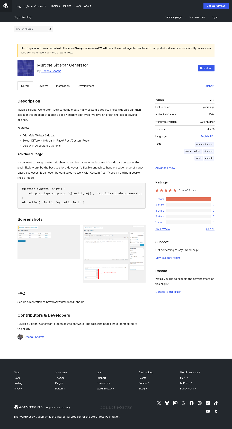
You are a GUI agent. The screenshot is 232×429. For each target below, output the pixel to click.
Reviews (43, 86)
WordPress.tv (106, 388)
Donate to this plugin (168, 291)
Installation (63, 86)
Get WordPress (216, 5)
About (17, 372)
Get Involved (146, 372)
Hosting (18, 383)
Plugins (59, 383)
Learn (100, 372)
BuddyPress (188, 388)
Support (210, 86)
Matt (184, 377)
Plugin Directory (23, 17)
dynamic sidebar (193, 151)
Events (142, 377)
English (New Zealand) (58, 407)
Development (86, 86)
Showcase (61, 372)
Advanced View (165, 168)
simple (198, 158)
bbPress (186, 383)
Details (25, 86)
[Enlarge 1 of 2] (75, 230)
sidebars (208, 151)
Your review (162, 229)
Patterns (60, 388)
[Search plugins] (49, 29)
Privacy (18, 388)
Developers (103, 383)
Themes (59, 377)
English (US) (208, 136)
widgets (209, 158)
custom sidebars (204, 144)
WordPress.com (190, 372)
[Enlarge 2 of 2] (141, 230)
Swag (143, 388)
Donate (144, 383)
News (17, 377)
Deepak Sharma (51, 71)
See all (210, 229)
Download (206, 68)
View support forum (167, 257)
